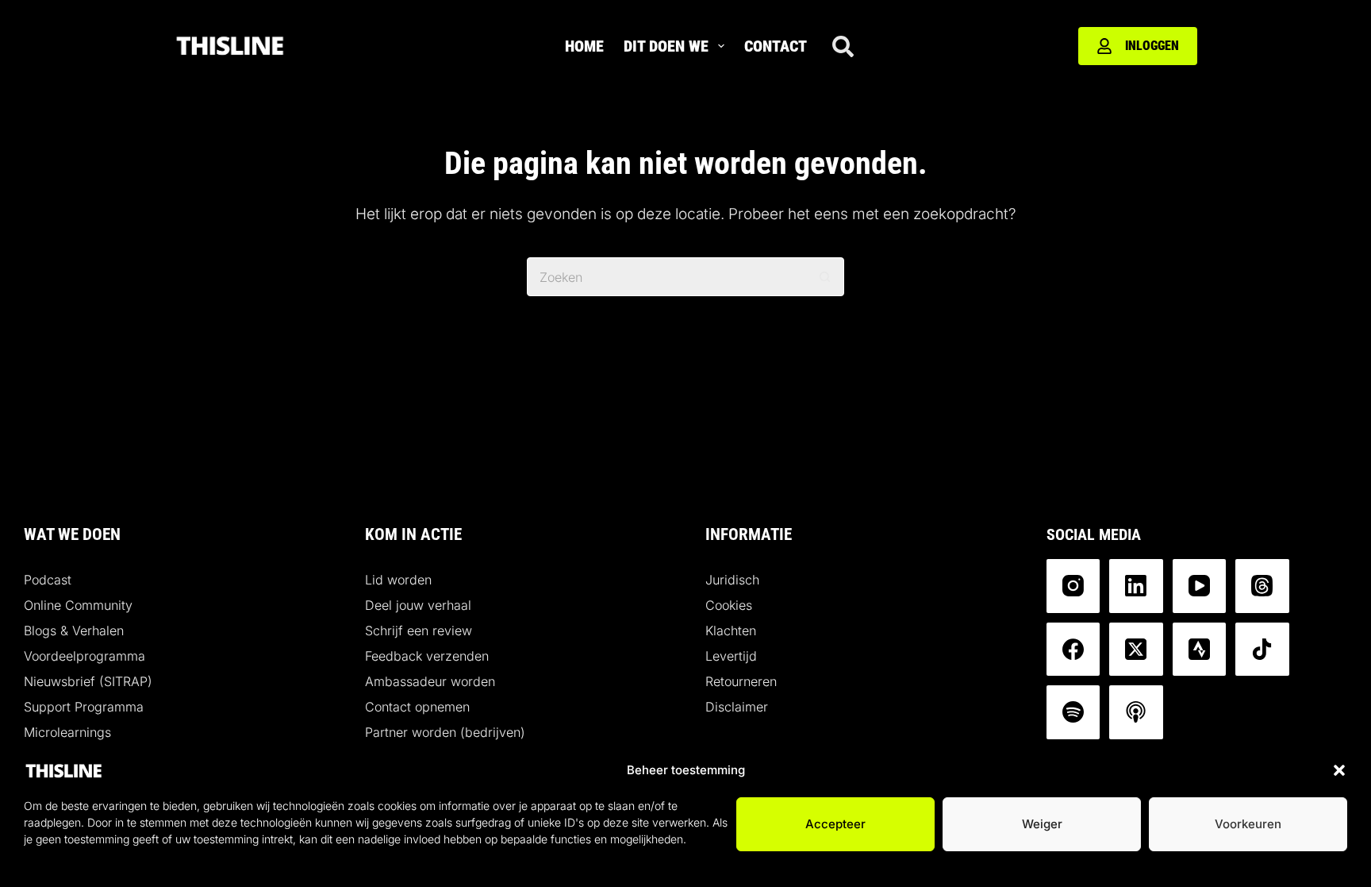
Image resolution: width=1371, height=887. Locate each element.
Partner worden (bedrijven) (445, 732)
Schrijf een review (418, 630)
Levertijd (731, 656)
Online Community (78, 605)
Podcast (47, 580)
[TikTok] (1262, 650)
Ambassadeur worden (430, 681)
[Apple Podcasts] (1136, 712)
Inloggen (1152, 45)
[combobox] (667, 276)
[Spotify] (1073, 712)
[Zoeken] (843, 46)
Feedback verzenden (427, 656)
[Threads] (1262, 586)
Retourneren (741, 681)
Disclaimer (736, 707)
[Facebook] (1073, 650)
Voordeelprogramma (84, 656)
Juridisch (732, 580)
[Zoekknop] (824, 276)
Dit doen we (666, 46)
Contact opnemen (417, 707)
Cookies (728, 605)
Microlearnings (67, 732)
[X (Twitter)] (1136, 650)
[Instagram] (1073, 586)
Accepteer (835, 823)
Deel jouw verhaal (418, 605)
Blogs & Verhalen (74, 630)
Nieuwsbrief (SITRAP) (88, 681)
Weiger (1042, 823)
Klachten (730, 630)
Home (584, 46)
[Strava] (1200, 650)
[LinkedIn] (1136, 586)
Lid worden (398, 580)
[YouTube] (1200, 586)
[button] (1339, 770)
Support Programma (84, 707)
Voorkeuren (1248, 823)
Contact (775, 46)
